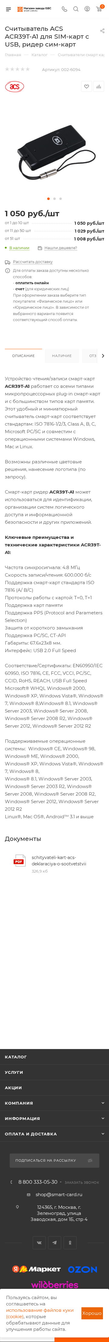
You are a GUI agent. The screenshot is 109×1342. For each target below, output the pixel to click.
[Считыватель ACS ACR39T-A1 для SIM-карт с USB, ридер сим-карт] (54, 149)
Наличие (62, 356)
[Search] (75, 9)
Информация (22, 1118)
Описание (23, 356)
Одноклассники (70, 1242)
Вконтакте (39, 1242)
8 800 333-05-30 (38, 1182)
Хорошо (92, 1313)
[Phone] (64, 9)
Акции (13, 1087)
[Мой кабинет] (87, 9)
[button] (48, 199)
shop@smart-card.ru (59, 1194)
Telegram (54, 1242)
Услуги (14, 1072)
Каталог (16, 1056)
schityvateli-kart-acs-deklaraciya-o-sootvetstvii (59, 861)
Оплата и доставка (31, 1133)
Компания (19, 1103)
